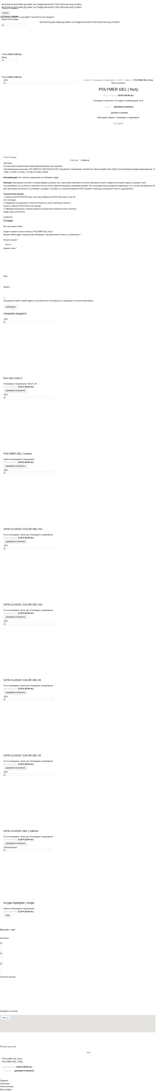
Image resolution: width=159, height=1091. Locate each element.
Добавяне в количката (123, 107)
